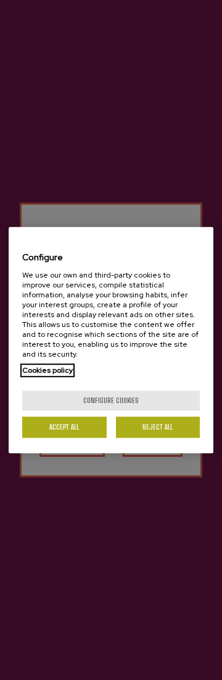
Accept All (64, 426)
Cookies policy (47, 370)
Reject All (157, 426)
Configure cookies (111, 400)
